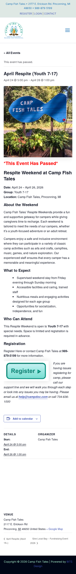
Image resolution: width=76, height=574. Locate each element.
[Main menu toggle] (67, 30)
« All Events (12, 53)
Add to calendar (23, 418)
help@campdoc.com (33, 397)
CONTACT (50, 13)
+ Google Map (54, 529)
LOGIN (38, 13)
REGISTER (26, 13)
